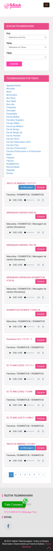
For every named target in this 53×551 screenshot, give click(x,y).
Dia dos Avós (12, 139)
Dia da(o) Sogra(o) (15, 120)
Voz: (8, 33)
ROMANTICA (12, 164)
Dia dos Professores (16, 148)
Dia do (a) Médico (14, 126)
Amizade (10, 88)
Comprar (41, 187)
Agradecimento (13, 85)
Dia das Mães (13, 123)
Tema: (9, 43)
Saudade (10, 170)
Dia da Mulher (12, 117)
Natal (8, 154)
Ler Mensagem (26, 187)
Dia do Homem (13, 135)
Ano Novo (11, 98)
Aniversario (11, 95)
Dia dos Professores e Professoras (23, 151)
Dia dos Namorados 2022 (18, 142)
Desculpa (10, 110)
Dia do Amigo (12, 129)
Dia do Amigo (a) (14, 132)
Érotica (9, 173)
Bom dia (10, 104)
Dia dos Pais (12, 145)
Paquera (10, 157)
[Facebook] (8, 526)
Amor (8, 91)
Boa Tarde (11, 101)
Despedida (11, 113)
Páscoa (10, 160)
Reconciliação (13, 167)
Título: (9, 53)
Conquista (11, 107)
